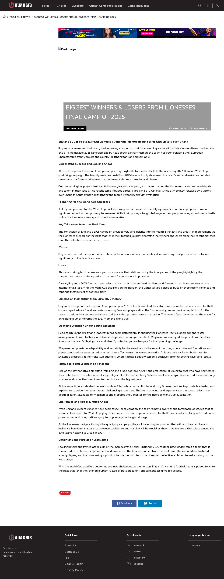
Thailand (195, 545)
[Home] (4, 17)
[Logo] (20, 6)
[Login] (217, 5)
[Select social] (207, 6)
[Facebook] (206, 6)
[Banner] (97, 33)
